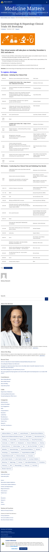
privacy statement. (14, 546)
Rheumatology (18, 465)
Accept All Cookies (23, 548)
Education (3, 412)
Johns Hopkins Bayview (7, 459)
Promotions (42, 462)
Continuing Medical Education (7, 394)
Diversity (42, 443)
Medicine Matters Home (5, 17)
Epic (24, 446)
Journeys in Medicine (34, 459)
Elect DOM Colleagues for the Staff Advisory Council (12, 369)
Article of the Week (5, 404)
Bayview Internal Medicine (37, 433)
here (15, 72)
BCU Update (29, 436)
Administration (4, 402)
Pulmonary (4, 465)
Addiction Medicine (6, 433)
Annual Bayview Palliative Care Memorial (10, 363)
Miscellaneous (4, 417)
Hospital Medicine (15, 452)
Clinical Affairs (13, 439)
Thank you (27, 465)
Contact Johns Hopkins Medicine (8, 484)
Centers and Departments (7, 486)
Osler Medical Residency (30, 462)
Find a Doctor (4, 490)
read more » (35, 348)
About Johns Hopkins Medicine (8, 482)
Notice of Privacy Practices (7, 510)
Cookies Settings (14, 548)
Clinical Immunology (24, 439)
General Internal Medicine (27, 449)
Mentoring (4, 462)
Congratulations (4, 410)
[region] (24, 545)
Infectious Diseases (20, 455)
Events (41, 446)
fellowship (4, 449)
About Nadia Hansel (5, 381)
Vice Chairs (34, 465)
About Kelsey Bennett (6, 379)
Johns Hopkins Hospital (21, 459)
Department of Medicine (6, 391)
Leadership (3, 414)
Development (21, 443)
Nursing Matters (4, 419)
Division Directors (6, 446)
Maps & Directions (5, 488)
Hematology (5, 452)
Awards (15, 433)
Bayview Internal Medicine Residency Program (12, 436)
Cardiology (4, 439)
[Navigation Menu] (46, 2)
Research (13, 17)
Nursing (20, 462)
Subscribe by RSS (5, 476)
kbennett (4, 29)
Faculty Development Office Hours (8, 396)
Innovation (30, 455)
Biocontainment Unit (39, 436)
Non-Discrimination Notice (7, 519)
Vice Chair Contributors (6, 425)
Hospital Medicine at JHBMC (28, 452)
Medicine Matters (24, 8)
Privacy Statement (5, 515)
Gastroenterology (8, 267)
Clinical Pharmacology (37, 439)
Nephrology (12, 462)
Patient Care (3, 421)
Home (2, 480)
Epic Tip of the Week (32, 446)
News (2, 502)
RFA (11, 465)
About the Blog (4, 383)
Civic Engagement (5, 406)
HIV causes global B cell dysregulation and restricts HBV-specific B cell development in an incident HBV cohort (24, 372)
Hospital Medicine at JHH (7, 455)
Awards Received (24, 433)
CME (2, 408)
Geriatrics (38, 449)
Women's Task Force (6, 468)
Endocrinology (16, 446)
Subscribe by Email (5, 385)
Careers (2, 504)
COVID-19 (12, 443)
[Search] (46, 299)
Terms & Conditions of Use (7, 517)
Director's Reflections (32, 443)
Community (4, 443)
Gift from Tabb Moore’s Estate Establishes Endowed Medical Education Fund (18, 361)
